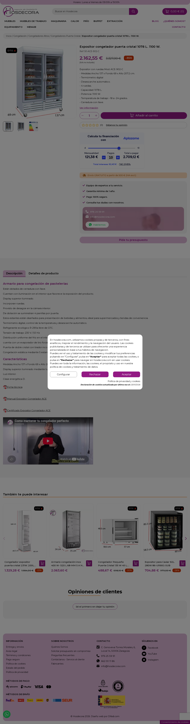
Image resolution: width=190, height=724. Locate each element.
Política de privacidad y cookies (124, 381)
